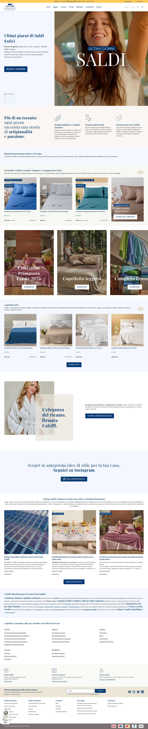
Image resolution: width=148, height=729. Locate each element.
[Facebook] (129, 692)
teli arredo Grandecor (57, 609)
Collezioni (90, 7)
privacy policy (94, 694)
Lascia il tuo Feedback (107, 679)
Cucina (63, 7)
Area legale (81, 701)
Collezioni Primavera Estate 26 (15, 633)
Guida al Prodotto (35, 701)
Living (71, 7)
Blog (57, 703)
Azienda (58, 706)
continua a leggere (9, 612)
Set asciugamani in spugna (61, 639)
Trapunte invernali (58, 656)
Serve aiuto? (128, 1)
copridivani (39, 609)
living (52, 604)
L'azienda (59, 701)
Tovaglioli (7, 659)
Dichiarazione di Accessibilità (86, 713)
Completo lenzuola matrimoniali (15, 641)
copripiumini (49, 607)
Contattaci (8, 681)
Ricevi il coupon (16, 69)
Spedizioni (7, 709)
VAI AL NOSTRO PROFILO (75, 479)
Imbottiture (32, 711)
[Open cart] (142, 7)
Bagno (55, 7)
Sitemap (58, 709)
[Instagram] (134, 692)
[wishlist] (137, 7)
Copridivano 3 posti (106, 641)
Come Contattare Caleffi (115, 703)
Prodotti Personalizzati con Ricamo (16, 636)
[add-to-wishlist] (33, 180)
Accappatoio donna (59, 636)
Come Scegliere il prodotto (37, 703)
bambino (68, 604)
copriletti (64, 607)
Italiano (139, 1)
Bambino (79, 7)
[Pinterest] (138, 692)
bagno (36, 604)
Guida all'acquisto (10, 701)
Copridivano (104, 639)
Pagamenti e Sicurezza (11, 714)
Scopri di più (74, 364)
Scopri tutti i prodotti (125, 217)
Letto (48, 7)
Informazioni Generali (11, 703)
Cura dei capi (33, 706)
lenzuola (41, 607)
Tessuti (31, 709)
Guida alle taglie (34, 714)
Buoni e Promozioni (10, 717)
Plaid (101, 636)
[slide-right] (142, 172)
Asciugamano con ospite (60, 641)
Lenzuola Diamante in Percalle (15, 639)
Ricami (99, 7)
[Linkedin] (142, 692)
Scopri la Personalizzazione (100, 416)
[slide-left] (139, 172)
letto (30, 604)
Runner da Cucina (10, 656)
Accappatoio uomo (58, 633)
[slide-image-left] (6, 193)
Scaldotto (103, 633)
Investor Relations (61, 711)
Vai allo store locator (59, 681)
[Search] (126, 7)
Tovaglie (7, 653)
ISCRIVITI (100, 691)
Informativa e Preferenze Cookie (87, 711)
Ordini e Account (9, 706)
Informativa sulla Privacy (85, 708)
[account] (133, 7)
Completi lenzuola (58, 653)
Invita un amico (112, 706)
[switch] (5, 722)
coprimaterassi (74, 607)
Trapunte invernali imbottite (14, 644)
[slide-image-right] (34, 193)
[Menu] (9, 711)
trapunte (57, 607)
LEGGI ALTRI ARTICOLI (74, 582)
